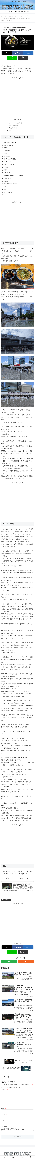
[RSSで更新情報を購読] (26, 961)
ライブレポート (13, 128)
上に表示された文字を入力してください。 (14, 1129)
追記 (10, 130)
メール (4, 1114)
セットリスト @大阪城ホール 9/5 (18, 123)
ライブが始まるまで (14, 125)
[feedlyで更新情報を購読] (9, 961)
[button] (23, 58)
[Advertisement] (17, 97)
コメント (4, 1089)
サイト (3, 1120)
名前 (3, 1108)
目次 (15, 119)
